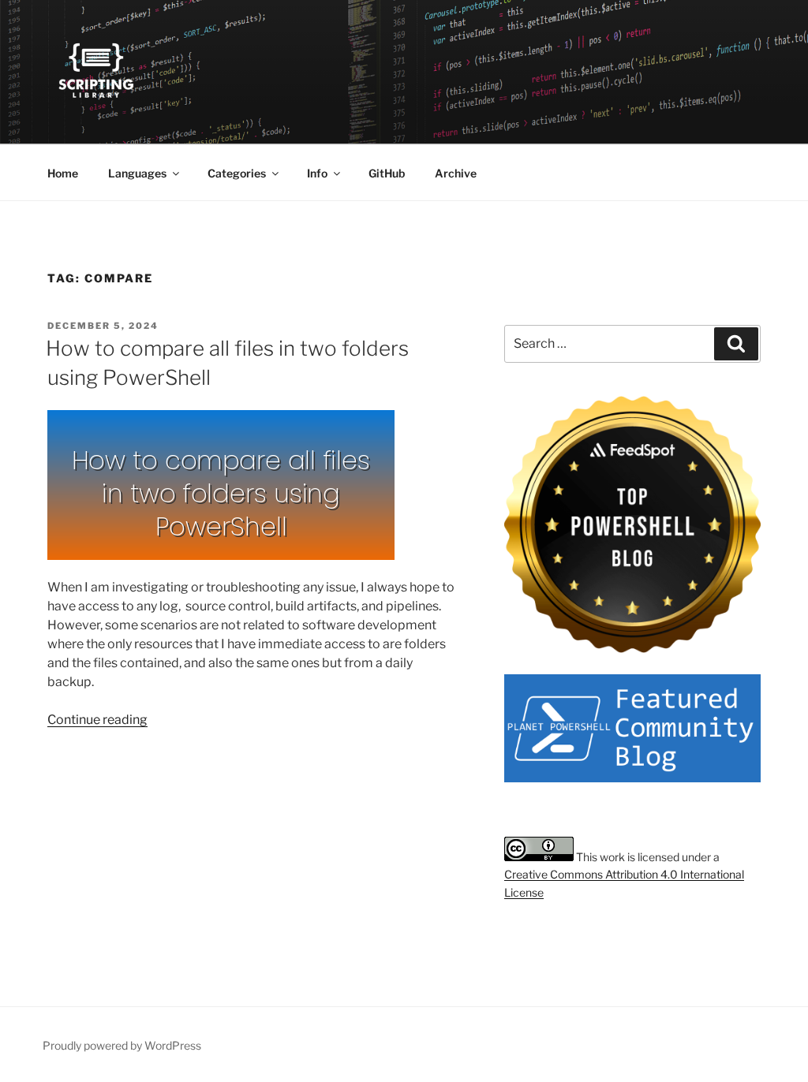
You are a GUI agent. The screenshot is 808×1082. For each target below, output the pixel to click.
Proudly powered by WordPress (122, 1045)
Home (62, 173)
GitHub (386, 173)
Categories (237, 173)
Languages (137, 173)
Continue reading (97, 719)
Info (317, 173)
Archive (456, 173)
